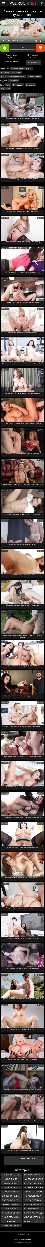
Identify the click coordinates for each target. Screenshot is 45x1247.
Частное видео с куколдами (34, 1209)
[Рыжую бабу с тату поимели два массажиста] (22, 894)
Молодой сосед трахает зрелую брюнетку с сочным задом (22, 636)
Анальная (11, 1221)
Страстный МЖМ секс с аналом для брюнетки (23, 968)
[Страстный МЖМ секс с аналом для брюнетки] (22, 955)
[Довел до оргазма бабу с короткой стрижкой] (22, 773)
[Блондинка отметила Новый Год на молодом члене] (22, 743)
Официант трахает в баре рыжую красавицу (22, 454)
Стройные (5, 89)
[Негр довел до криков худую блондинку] (22, 319)
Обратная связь (22, 1234)
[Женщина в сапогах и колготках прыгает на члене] (22, 804)
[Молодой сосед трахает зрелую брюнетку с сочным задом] (22, 622)
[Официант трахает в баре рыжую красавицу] (22, 440)
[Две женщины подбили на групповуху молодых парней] (22, 349)
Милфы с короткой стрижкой (34, 1221)
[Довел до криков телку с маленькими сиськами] (22, 864)
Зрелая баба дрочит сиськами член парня (22, 211)
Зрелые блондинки (33, 1187)
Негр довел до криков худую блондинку (22, 332)
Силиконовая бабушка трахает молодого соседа (22, 393)
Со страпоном (11, 1225)
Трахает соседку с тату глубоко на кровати (22, 179)
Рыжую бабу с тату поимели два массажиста (22, 908)
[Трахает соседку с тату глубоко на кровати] (22, 165)
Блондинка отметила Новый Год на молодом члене (22, 756)
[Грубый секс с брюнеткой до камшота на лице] (22, 135)
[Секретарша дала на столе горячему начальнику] (22, 713)
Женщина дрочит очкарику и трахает (22, 544)
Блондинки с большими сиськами (12, 1175)
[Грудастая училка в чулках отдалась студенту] (22, 925)
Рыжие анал (11, 1187)
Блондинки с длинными (12, 1196)
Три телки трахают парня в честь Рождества (22, 605)
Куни (8, 85)
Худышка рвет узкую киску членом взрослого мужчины (22, 484)
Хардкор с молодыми (34, 1213)
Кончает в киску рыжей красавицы (22, 575)
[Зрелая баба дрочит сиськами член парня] (22, 198)
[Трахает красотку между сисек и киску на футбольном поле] (22, 985)
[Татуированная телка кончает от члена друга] (22, 105)
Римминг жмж (11, 1183)
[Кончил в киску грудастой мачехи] (22, 1016)
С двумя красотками (34, 1204)
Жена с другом (33, 1200)
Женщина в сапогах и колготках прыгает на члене (22, 817)
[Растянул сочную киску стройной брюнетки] (22, 1137)
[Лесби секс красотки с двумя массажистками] (22, 652)
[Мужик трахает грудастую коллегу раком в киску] (22, 1076)
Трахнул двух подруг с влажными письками (22, 302)
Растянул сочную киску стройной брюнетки (22, 1150)
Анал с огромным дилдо (12, 1217)
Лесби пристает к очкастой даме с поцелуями (23, 272)
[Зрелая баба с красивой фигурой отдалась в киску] (22, 410)
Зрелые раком (34, 76)
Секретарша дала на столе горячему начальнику (22, 726)
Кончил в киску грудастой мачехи (22, 1029)
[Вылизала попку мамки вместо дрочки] (22, 1046)
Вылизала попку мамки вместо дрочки (22, 1059)
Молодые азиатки (34, 1179)
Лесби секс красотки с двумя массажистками (23, 666)
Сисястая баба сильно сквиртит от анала (22, 847)
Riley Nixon (13, 80)
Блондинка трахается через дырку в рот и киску (22, 242)
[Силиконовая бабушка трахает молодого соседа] (22, 380)
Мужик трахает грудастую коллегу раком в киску (22, 1090)
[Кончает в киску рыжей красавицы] (22, 561)
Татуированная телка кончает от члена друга (22, 118)
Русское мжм (11, 1192)
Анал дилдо (11, 1179)
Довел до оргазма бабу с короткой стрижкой (22, 787)
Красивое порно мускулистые (34, 1175)
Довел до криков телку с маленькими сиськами (22, 877)
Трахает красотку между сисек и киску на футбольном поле (22, 1000)
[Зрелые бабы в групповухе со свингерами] (22, 1106)
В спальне (30, 85)
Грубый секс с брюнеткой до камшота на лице (23, 148)
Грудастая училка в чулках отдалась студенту (22, 938)
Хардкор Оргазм (34, 1192)
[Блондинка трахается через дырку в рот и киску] (22, 228)
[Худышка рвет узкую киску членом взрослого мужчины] (22, 471)
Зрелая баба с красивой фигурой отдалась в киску (22, 423)
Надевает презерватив (11, 72)
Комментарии (34, 62)
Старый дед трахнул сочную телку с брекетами (22, 514)
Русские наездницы (34, 1183)
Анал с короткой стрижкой (34, 1217)
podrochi (23, 3)
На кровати (18, 85)
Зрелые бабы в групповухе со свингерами (22, 1120)
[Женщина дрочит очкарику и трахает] (22, 531)
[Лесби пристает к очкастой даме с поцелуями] (22, 259)
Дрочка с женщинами (12, 1204)
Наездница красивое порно (13, 76)
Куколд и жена (33, 1196)
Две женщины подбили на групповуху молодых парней (22, 363)
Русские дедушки (11, 1213)
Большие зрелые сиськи (21, 69)
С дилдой (11, 1209)
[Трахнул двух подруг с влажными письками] (22, 289)
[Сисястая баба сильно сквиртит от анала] (22, 834)
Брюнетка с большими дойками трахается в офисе (22, 696)
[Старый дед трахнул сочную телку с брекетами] (22, 501)
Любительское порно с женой (12, 1200)
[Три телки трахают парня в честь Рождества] (22, 592)
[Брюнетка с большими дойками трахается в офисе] (22, 682)
